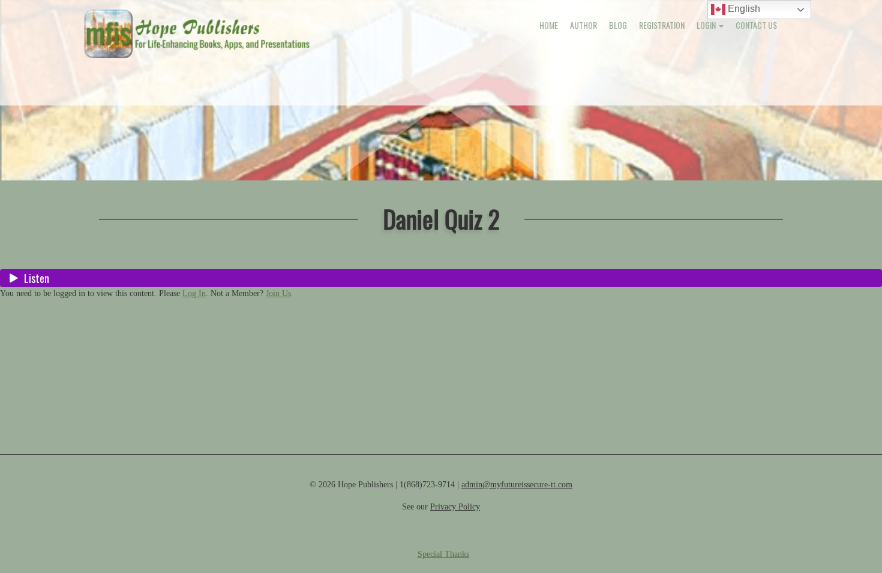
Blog (618, 25)
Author (583, 25)
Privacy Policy (455, 506)
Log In (194, 293)
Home (548, 25)
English (742, 9)
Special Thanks (443, 554)
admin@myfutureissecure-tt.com (516, 484)
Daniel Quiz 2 (441, 218)
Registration (662, 25)
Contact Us (756, 25)
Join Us (278, 293)
